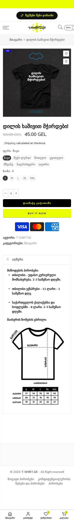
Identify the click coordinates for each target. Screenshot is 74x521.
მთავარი (15, 40)
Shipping (9, 143)
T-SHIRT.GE (23, 238)
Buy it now (37, 213)
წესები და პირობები (30, 483)
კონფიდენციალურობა (54, 479)
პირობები (56, 483)
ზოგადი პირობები (21, 479)
